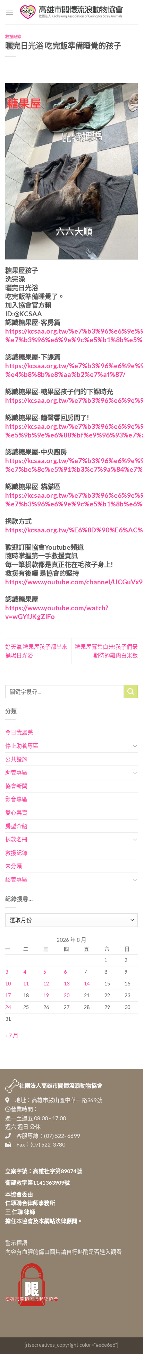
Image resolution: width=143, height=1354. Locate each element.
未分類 (13, 865)
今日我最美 (19, 732)
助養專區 (16, 772)
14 (87, 983)
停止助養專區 (22, 745)
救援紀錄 (13, 36)
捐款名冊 (16, 839)
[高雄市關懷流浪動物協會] (71, 12)
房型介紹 (16, 826)
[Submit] (131, 691)
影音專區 (16, 799)
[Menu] (9, 11)
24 (8, 1007)
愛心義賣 (16, 812)
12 (46, 983)
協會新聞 (16, 785)
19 (46, 995)
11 (26, 983)
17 (8, 995)
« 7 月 (11, 1035)
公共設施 (16, 759)
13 (66, 983)
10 (8, 983)
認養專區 (16, 879)
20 (66, 995)
